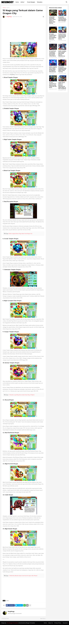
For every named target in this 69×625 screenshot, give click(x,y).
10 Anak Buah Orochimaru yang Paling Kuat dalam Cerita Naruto (52, 53)
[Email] (27, 605)
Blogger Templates (30, 623)
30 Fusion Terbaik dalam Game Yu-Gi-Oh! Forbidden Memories (52, 36)
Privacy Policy (57, 623)
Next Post (42, 618)
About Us (50, 623)
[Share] (43, 17)
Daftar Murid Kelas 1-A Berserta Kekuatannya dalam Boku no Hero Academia (62, 85)
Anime (22, 2)
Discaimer (65, 623)
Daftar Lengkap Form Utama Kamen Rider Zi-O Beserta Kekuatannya (53, 69)
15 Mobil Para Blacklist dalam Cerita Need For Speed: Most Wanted (23, 575)
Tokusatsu (39, 2)
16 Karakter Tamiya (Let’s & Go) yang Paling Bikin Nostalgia (62, 18)
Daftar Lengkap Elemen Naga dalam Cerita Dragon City (20, 233)
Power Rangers (31, 2)
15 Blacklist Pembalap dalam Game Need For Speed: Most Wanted (52, 20)
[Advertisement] (23, 31)
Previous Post (5, 618)
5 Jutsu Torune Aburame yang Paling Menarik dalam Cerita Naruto (62, 36)
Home (17, 2)
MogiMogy (11, 611)
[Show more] (30, 605)
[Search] (66, 2)
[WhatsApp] (24, 605)
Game (8, 7)
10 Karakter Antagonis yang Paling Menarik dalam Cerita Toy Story (62, 69)
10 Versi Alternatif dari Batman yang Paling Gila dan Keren (53, 85)
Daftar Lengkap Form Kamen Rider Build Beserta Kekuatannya (62, 53)
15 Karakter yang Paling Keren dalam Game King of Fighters (22, 394)
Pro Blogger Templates (12, 623)
